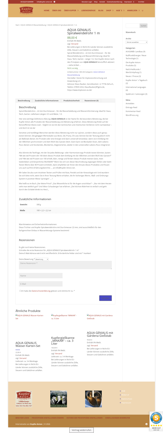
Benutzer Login (87, 2)
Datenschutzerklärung (114, 2)
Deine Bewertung (27, 259)
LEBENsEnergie (88, 11)
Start (17, 25)
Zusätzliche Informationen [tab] (47, 100)
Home (46, 11)
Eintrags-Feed (131, 107)
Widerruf (125, 395)
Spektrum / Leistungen (135, 94)
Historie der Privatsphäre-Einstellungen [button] (84, 418)
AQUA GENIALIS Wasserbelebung (33, 25)
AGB (123, 391)
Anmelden (132, 11)
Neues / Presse (132, 76)
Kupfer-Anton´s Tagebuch (136, 80)
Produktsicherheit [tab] (72, 100)
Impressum (128, 2)
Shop (95, 2)
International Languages (136, 87)
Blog (100, 11)
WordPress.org (132, 115)
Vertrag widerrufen (81, 430)
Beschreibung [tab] (24, 100)
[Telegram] (54, 2)
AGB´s (119, 11)
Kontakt (102, 2)
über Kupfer (70, 11)
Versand (74, 44)
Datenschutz (127, 399)
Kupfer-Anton (36, 424)
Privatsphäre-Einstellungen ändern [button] (48, 418)
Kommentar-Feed (133, 111)
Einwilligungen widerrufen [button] (117, 418)
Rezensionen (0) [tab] (91, 100)
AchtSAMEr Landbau (134, 51)
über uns (56, 11)
